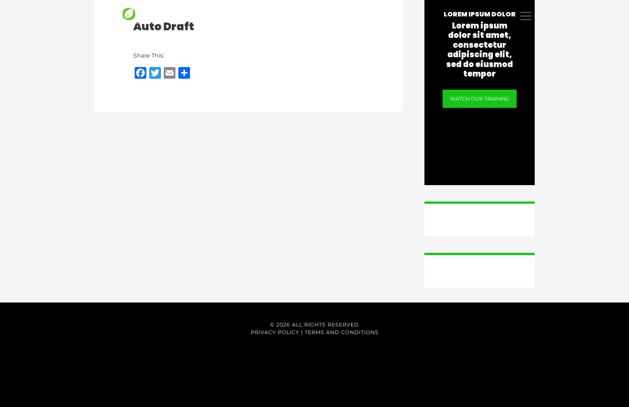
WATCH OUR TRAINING (480, 98)
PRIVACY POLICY (275, 332)
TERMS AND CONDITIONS (342, 332)
